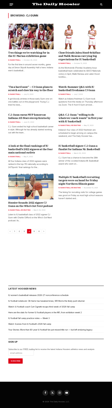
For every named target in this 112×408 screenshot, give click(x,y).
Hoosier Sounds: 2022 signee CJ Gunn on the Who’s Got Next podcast (30, 204)
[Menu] (11, 4)
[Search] (101, 4)
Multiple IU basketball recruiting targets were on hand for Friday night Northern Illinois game (79, 180)
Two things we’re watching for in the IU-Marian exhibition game (29, 54)
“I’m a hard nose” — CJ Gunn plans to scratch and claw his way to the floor (30, 88)
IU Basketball (14, 60)
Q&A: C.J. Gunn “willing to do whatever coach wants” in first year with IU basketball (80, 118)
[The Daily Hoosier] (56, 4)
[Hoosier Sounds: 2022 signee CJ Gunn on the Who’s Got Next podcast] (31, 186)
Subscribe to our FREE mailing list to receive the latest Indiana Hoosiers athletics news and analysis (51, 349)
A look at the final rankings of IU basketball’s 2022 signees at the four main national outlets (30, 149)
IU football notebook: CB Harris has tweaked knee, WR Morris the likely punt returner (46, 301)
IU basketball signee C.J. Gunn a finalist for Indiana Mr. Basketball (79, 147)
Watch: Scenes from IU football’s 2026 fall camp (29, 324)
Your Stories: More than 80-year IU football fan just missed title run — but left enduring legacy (50, 330)
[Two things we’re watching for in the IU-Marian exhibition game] (31, 36)
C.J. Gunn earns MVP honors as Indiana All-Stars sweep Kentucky (29, 116)
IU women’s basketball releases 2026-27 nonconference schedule (38, 295)
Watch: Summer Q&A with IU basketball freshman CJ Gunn (76, 88)
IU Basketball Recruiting (69, 125)
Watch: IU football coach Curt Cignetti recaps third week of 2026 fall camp (41, 307)
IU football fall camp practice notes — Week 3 (29, 318)
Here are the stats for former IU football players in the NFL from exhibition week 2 (45, 312)
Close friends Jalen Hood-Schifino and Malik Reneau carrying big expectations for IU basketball (79, 56)
